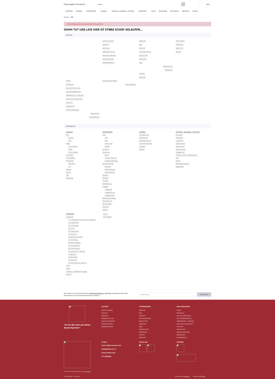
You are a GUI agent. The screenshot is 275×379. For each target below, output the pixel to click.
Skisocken (105, 207)
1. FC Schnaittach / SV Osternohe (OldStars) (82, 220)
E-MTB (70, 149)
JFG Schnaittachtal (74, 246)
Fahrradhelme (70, 158)
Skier (104, 135)
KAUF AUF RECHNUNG (73, 88)
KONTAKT (105, 45)
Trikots (68, 268)
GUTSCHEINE (107, 217)
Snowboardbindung (111, 161)
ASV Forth (71, 228)
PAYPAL (68, 81)
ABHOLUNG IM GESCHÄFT (74, 99)
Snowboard (106, 152)
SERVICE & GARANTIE (109, 55)
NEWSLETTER (143, 55)
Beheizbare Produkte (109, 198)
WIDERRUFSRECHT (108, 63)
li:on (69, 166)
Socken (178, 161)
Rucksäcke (179, 135)
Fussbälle (142, 146)
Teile (67, 175)
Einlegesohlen (180, 152)
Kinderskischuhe (110, 169)
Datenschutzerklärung (96, 293)
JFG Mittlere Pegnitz (74, 243)
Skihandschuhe (107, 201)
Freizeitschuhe (180, 143)
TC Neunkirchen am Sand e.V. (77, 263)
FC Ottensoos (72, 234)
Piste (106, 138)
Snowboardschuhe (111, 158)
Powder (107, 146)
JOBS (140, 45)
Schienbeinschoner (145, 141)
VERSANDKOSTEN (108, 59)
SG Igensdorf (72, 254)
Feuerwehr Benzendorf (75, 237)
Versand (88, 371)
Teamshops (69, 217)
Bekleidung (69, 178)
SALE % (105, 214)
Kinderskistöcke (110, 172)
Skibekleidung (106, 184)
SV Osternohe (72, 260)
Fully (69, 141)
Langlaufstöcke (109, 195)
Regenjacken (180, 166)
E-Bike (68, 143)
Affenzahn (71, 164)
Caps (177, 158)
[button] (195, 4)
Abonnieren (204, 294)
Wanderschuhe (180, 149)
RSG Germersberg (73, 248)
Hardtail (70, 138)
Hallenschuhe (143, 138)
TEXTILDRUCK (174, 11)
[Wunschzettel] (200, 4)
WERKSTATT (185, 11)
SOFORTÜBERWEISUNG (73, 92)
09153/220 (108, 356)
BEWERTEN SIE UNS (108, 52)
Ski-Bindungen (107, 204)
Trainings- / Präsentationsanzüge (76, 271)
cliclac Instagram (130, 84)
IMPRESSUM (169, 70)
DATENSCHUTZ (168, 66)
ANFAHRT (142, 48)
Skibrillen (105, 181)
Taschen (68, 172)
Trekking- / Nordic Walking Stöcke (186, 155)
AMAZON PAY (70, 106)
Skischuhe (105, 149)
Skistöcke (105, 178)
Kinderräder (70, 161)
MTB (67, 135)
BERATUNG (106, 48)
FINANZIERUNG (94, 117)
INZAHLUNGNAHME (72, 110)
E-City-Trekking (73, 152)
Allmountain (109, 143)
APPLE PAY (69, 103)
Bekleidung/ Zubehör (182, 164)
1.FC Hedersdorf (73, 223)
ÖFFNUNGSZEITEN (145, 52)
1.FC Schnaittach (73, 225)
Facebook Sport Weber (109, 81)
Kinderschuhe (180, 146)
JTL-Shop (202, 376)
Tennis (68, 266)
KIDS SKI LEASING (108, 41)
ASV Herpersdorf (73, 231)
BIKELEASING (95, 113)
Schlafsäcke (179, 138)
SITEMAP (142, 73)
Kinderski (108, 166)
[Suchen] (183, 4)
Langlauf (105, 187)
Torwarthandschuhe (145, 143)
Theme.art (186, 376)
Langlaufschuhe (110, 192)
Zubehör (68, 169)
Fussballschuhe (144, 135)
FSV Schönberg (73, 240)
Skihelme (105, 175)
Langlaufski (108, 189)
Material (68, 274)
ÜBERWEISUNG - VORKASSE (74, 95)
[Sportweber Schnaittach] (74, 4)
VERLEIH (195, 11)
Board (107, 155)
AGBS (141, 63)
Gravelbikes (69, 155)
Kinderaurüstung (107, 164)
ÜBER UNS (142, 41)
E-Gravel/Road (72, 146)
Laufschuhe (179, 141)
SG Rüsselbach (72, 257)
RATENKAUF (70, 84)
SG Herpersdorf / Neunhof (76, 251)
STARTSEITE (69, 11)
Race (106, 141)
